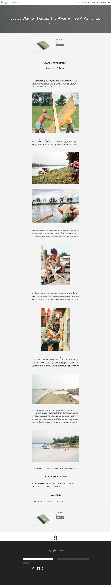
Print (78, 2)
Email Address (26, 556)
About (109, 2)
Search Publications (60, 556)
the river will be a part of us (60, 39)
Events (93, 2)
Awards (98, 2)
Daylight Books (4, 2)
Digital (82, 2)
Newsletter (103, 2)
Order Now (60, 45)
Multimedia (87, 2)
